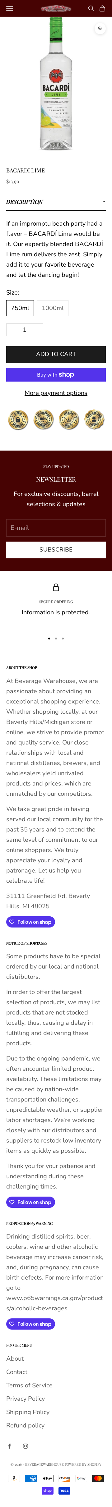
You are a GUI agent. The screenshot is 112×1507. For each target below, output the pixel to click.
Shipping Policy (27, 1412)
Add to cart (56, 354)
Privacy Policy (25, 1399)
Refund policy (25, 1425)
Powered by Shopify (83, 1464)
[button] (56, 202)
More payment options (56, 393)
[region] (56, 606)
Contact (16, 1372)
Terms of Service (29, 1385)
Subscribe (56, 550)
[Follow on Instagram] (25, 1446)
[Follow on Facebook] (9, 1446)
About (15, 1358)
